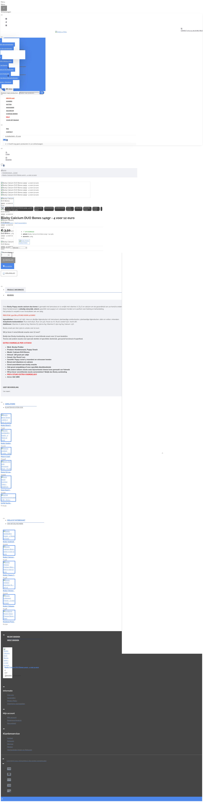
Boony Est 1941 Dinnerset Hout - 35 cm (6, 472)
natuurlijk (78, 208)
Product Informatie (15, 290)
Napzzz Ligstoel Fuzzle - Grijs (6, 456)
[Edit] (2, 94)
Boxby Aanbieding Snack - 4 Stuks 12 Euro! (6, 443)
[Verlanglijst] (54, 427)
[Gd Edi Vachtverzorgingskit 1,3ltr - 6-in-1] (8, 498)
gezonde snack (87, 209)
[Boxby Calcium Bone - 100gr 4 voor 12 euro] (9, 550)
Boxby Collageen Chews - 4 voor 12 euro (9, 606)
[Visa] (9, 768)
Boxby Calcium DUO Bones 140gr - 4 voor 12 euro (19, 175)
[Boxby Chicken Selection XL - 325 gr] (9, 584)
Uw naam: (6, 391)
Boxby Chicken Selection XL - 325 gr (9, 591)
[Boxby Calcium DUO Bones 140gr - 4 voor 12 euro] (7, 657)
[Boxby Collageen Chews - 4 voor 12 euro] (9, 599)
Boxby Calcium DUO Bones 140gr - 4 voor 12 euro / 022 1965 (19, 209)
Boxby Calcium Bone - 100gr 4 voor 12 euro (9, 557)
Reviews (10, 295)
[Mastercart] (9, 774)
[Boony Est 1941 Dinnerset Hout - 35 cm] (6, 465)
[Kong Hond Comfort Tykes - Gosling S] (6, 482)
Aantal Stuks (5, 248)
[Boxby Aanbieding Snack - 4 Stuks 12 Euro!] (6, 435)
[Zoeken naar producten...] (41, 92)
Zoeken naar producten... (10, 93)
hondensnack (60, 208)
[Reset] (4, 8)
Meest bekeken (13, 640)
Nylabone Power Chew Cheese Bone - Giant (9, 622)
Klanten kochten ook (14, 407)
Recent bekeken (13, 637)
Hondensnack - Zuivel (9, 173)
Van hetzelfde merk (15, 524)
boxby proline (69, 209)
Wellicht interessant (16, 520)
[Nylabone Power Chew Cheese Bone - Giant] (9, 615)
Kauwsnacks (49, 208)
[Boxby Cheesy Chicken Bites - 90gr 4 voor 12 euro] (9, 567)
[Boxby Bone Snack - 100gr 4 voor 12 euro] (6, 419)
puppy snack (95, 209)
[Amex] (9, 785)
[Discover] (9, 791)
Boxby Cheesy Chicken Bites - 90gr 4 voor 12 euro (9, 575)
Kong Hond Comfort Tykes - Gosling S (6, 490)
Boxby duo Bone (38, 209)
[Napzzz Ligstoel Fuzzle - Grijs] (6, 451)
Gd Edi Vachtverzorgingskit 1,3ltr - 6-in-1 (6, 503)
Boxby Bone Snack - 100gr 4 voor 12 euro (6, 425)
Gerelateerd (10, 404)
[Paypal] (9, 780)
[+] (162, 453)
